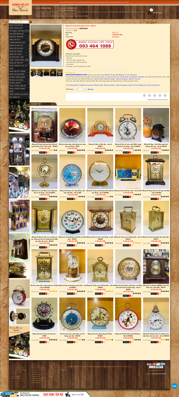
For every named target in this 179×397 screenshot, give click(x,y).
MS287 (125, 197)
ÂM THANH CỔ (14, 97)
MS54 (42, 342)
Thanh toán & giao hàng (96, 2)
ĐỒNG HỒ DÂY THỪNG (17, 71)
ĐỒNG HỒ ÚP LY (15, 39)
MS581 (125, 296)
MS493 (153, 199)
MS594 (98, 293)
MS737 (153, 293)
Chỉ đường (97, 22)
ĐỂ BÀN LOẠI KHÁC (16, 80)
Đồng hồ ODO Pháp (37, 378)
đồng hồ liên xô (125, 77)
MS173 (153, 245)
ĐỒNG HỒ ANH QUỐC (17, 74)
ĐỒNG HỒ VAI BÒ (15, 54)
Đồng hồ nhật (35, 376)
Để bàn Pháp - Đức (37, 370)
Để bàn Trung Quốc (37, 368)
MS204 (98, 342)
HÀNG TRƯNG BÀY (16, 28)
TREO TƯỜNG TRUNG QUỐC (17, 90)
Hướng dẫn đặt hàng (81, 2)
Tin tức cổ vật (15, 378)
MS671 (98, 152)
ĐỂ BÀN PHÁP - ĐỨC (16, 57)
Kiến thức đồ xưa (74, 22)
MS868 (98, 245)
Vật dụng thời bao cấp (55, 368)
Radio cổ (51, 374)
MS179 (70, 342)
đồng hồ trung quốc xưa (139, 77)
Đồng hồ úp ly (36, 382)
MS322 (153, 152)
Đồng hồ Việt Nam (54, 366)
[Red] (33, 76)
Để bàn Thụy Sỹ (36, 372)
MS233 (42, 199)
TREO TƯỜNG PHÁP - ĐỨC (18, 60)
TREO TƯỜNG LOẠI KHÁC (18, 94)
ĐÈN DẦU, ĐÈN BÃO (16, 37)
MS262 (42, 152)
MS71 (70, 152)
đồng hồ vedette (109, 79)
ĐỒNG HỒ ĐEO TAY (16, 45)
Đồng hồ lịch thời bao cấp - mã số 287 (128, 190)
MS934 (70, 293)
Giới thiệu (70, 2)
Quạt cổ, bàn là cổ (54, 372)
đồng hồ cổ (108, 75)
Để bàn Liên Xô (36, 366)
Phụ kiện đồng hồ (37, 374)
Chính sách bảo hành (111, 2)
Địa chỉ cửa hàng (124, 2)
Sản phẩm (54, 22)
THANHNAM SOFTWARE (159, 374)
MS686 (70, 199)
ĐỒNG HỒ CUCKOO (16, 48)
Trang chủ (63, 2)
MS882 (98, 199)
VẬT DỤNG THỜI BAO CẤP (18, 31)
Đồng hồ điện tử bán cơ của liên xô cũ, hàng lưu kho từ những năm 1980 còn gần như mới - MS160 (44, 239)
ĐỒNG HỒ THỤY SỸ (16, 63)
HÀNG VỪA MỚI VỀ (16, 25)
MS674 (125, 245)
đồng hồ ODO (98, 79)
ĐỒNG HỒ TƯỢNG (15, 51)
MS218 (42, 247)
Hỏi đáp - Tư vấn (16, 372)
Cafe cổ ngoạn (16, 376)
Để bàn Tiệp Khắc (37, 380)
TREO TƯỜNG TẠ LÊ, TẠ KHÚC (18, 67)
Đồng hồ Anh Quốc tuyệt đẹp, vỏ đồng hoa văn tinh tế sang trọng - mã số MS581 (128, 287)
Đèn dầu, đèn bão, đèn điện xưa (58, 370)
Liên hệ (110, 22)
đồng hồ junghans (122, 79)
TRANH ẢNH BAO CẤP (17, 42)
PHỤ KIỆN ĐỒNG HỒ (16, 34)
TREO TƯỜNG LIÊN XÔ (17, 86)
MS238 (125, 152)
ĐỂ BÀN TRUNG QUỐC (17, 77)
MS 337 (69, 245)
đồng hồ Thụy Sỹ (134, 79)
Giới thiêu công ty (17, 366)
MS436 (42, 293)
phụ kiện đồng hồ (118, 75)
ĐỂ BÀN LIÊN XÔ (15, 83)
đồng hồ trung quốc (86, 85)
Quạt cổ (51, 376)
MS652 (125, 342)
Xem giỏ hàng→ (158, 13)
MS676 (153, 342)
